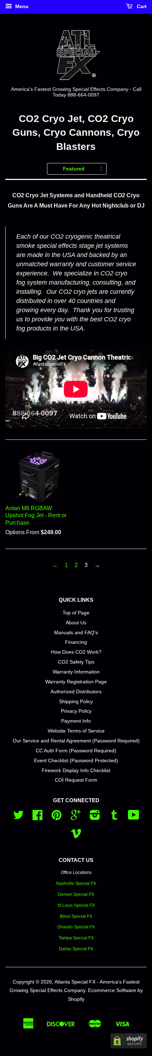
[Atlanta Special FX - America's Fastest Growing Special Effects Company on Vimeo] (76, 836)
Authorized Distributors (76, 691)
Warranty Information (76, 672)
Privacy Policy (76, 711)
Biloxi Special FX (76, 916)
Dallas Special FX (76, 949)
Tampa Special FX (76, 938)
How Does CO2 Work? (76, 652)
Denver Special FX (76, 894)
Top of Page (76, 612)
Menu (21, 6)
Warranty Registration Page (76, 681)
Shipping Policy (76, 701)
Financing (76, 642)
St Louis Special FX (76, 905)
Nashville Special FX (76, 883)
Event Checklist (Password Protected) (76, 760)
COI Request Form (76, 780)
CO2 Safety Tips (76, 662)
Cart (141, 6)
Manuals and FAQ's (76, 632)
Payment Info (76, 721)
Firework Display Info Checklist (76, 770)
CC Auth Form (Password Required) (76, 750)
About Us (76, 622)
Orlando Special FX (76, 927)
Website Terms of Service (76, 731)
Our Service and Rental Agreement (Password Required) (76, 740)
